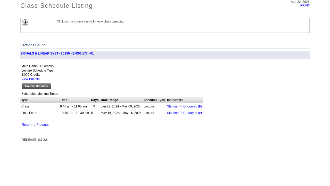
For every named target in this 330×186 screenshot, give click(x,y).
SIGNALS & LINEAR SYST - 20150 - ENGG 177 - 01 (57, 53)
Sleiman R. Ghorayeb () (184, 106)
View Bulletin (30, 79)
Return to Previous (36, 125)
